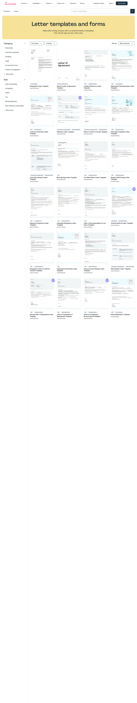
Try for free (121, 3)
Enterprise (73, 3)
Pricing (82, 3)
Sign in (111, 3)
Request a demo (99, 3)
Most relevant (124, 43)
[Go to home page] (10, 3)
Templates (6, 11)
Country (49, 43)
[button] (14, 74)
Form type (34, 43)
